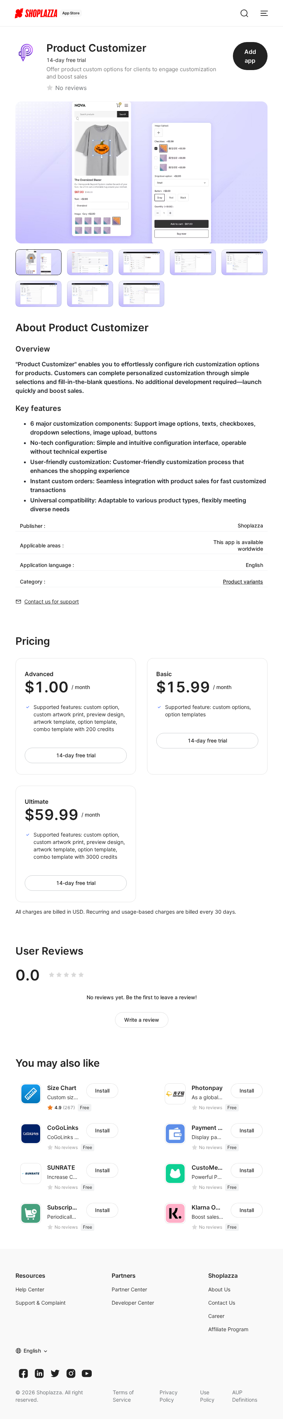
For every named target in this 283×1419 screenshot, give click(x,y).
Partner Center (129, 1289)
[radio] (52, 975)
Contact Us (221, 1302)
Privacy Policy (169, 1396)
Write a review (141, 1020)
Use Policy (207, 1396)
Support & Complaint (40, 1302)
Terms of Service (123, 1396)
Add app (250, 56)
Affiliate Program (228, 1329)
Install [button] (102, 1090)
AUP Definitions (244, 1396)
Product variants (243, 581)
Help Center (29, 1289)
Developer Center (133, 1302)
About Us (219, 1289)
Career (216, 1316)
